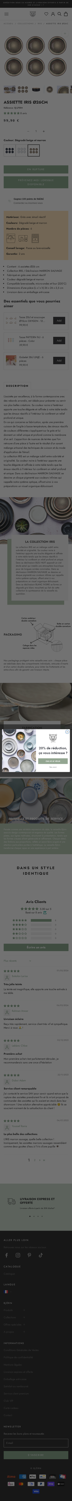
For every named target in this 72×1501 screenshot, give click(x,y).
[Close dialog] (67, 732)
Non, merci (53, 767)
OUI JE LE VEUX (53, 761)
